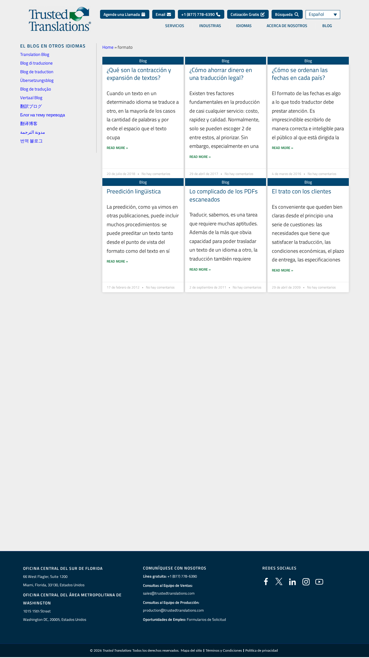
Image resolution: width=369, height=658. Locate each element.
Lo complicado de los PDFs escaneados (223, 194)
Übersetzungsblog (37, 80)
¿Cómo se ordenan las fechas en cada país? (300, 73)
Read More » (117, 147)
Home (108, 47)
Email (161, 14)
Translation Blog (34, 54)
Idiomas (244, 26)
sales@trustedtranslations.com (169, 593)
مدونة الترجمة (32, 132)
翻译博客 (28, 123)
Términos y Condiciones (224, 650)
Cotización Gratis (245, 14)
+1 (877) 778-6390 (198, 14)
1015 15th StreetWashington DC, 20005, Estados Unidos (54, 615)
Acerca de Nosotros (287, 26)
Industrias (210, 26)
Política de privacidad (261, 650)
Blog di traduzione (36, 63)
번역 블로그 (31, 140)
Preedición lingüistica (134, 191)
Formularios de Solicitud (206, 619)
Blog (327, 26)
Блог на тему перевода (42, 115)
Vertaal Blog (31, 97)
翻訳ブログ (31, 106)
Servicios (174, 26)
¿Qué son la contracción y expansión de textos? (139, 73)
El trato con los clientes (301, 191)
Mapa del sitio (191, 650)
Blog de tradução (35, 89)
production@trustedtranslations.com (173, 610)
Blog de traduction (36, 71)
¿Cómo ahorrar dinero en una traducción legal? (220, 73)
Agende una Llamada (122, 14)
